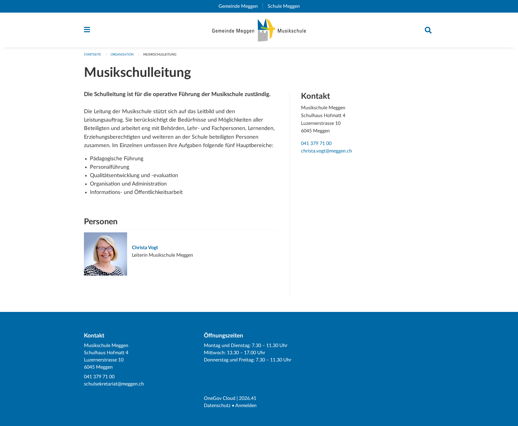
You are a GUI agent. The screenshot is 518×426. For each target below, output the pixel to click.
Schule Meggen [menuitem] (286, 6)
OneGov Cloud (219, 398)
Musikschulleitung (159, 54)
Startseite (92, 54)
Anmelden (246, 405)
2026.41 (247, 398)
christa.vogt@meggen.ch (326, 151)
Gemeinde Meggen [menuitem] (241, 6)
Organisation (122, 54)
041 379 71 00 (316, 143)
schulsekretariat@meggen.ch (114, 384)
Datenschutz (217, 405)
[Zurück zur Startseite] (259, 30)
